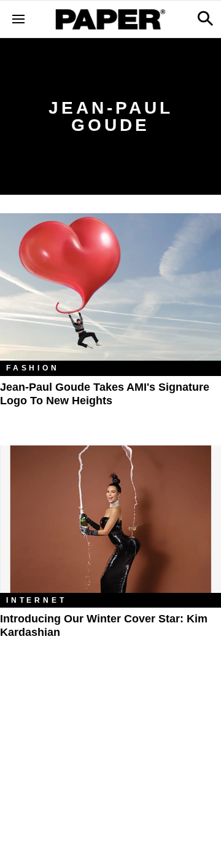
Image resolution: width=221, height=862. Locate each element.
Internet (36, 600)
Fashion (33, 368)
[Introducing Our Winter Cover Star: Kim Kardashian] (110, 519)
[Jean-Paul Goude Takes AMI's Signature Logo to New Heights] (110, 287)
